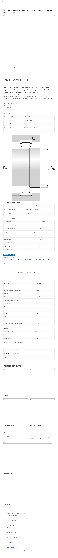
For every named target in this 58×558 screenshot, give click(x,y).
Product (9, 10)
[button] (55, 1)
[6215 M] (42, 381)
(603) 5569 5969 (9, 542)
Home (4, 10)
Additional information (33, 272)
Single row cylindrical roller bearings (44, 259)
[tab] (21, 272)
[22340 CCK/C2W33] (42, 410)
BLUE (16, 357)
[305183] (15, 381)
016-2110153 (9, 537)
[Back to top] (29, 557)
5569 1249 (16, 532)
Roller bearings (25, 10)
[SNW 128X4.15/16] (15, 410)
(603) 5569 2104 (9, 532)
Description (21, 272)
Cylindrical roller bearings (35, 10)
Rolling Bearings (16, 10)
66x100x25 (17, 353)
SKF (4, 263)
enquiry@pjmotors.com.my (12, 547)
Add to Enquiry (9, 255)
